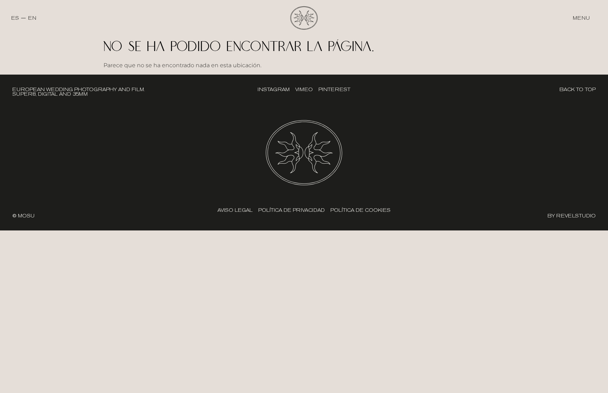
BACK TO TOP (577, 90)
